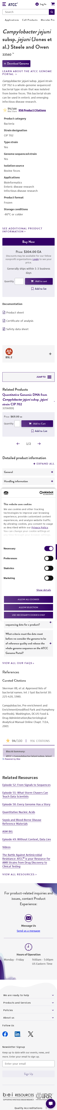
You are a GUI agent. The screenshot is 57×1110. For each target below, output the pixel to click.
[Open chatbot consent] (50, 1103)
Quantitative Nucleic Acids (18, 812)
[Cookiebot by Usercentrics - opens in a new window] (40, 493)
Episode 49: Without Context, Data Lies (26, 839)
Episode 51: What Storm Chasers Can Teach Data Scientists (25, 794)
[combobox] (25, 12)
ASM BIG (7, 831)
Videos (6, 847)
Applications (12, 20)
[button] (52, 12)
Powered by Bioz (12, 759)
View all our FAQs (17, 663)
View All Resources (18, 874)
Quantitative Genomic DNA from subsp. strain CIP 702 (25, 399)
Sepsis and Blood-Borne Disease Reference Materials (21, 821)
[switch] (48, 558)
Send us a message (28, 931)
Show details (43, 590)
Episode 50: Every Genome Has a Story (26, 804)
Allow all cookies (28, 599)
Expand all (46, 463)
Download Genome (18, 63)
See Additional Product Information (22, 230)
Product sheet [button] (15, 312)
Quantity (9, 281)
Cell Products (30, 20)
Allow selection (28, 607)
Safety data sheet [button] (17, 329)
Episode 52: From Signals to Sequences (26, 785)
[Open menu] (4, 4)
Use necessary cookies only (28, 615)
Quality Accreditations (28, 1108)
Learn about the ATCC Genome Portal (27, 73)
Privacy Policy (40, 527)
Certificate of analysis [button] (19, 321)
